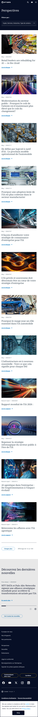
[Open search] (28, 2)
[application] (19, 709)
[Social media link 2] (10, 683)
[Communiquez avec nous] (32, 2)
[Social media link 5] (29, 683)
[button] (8, 691)
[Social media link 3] (16, 683)
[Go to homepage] (6, 2)
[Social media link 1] (3, 683)
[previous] (31, 609)
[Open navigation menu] (36, 2)
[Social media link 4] (22, 683)
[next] (35, 609)
